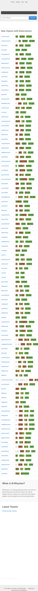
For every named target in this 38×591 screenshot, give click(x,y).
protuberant (5, 451)
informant (4, 45)
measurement (5, 121)
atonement (4, 264)
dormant (4, 50)
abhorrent (4, 290)
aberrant (4, 353)
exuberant (4, 446)
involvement (5, 125)
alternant (4, 210)
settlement (4, 313)
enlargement (5, 54)
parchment (4, 228)
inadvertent (5, 366)
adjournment (5, 438)
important (4, 81)
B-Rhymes (16, 7)
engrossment (5, 215)
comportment (5, 59)
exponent (4, 331)
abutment (4, 286)
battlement (4, 371)
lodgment (4, 402)
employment (5, 460)
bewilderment (5, 103)
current (3, 273)
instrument (4, 455)
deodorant (4, 415)
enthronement (5, 161)
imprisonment (5, 429)
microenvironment (7, 380)
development (5, 362)
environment (5, 384)
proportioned (5, 224)
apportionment (6, 339)
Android (18, 2)
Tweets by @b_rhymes (9, 511)
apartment (4, 139)
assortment (5, 90)
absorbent (4, 157)
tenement (4, 348)
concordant (5, 188)
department (5, 148)
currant (3, 277)
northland (4, 237)
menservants (5, 357)
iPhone (12, 2)
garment (4, 94)
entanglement (5, 197)
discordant (4, 183)
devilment (4, 308)
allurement (4, 232)
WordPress (24, 590)
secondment (5, 295)
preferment (4, 130)
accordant (4, 192)
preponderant (5, 411)
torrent (3, 255)
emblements (5, 241)
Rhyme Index (22, 588)
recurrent (4, 268)
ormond (3, 112)
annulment (4, 246)
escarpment (5, 166)
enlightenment (5, 424)
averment (4, 206)
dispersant (4, 326)
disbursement (5, 68)
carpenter (4, 473)
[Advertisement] (16, 25)
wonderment (5, 99)
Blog (26, 2)
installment (4, 72)
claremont (4, 201)
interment (4, 76)
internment (4, 219)
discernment (5, 433)
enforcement (5, 36)
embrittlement (5, 420)
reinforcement (5, 41)
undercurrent (5, 464)
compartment (5, 143)
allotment (4, 406)
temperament (5, 259)
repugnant (4, 304)
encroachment (6, 179)
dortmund (4, 299)
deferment (4, 134)
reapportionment (6, 344)
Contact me (15, 588)
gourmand (4, 282)
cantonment (5, 108)
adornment (4, 85)
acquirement (5, 322)
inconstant (4, 442)
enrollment (4, 170)
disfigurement (5, 152)
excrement (4, 335)
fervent (3, 389)
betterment (4, 117)
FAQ (22, 2)
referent (3, 397)
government (5, 175)
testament (4, 469)
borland (3, 317)
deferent (4, 393)
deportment (5, 63)
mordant (4, 250)
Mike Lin (10, 588)
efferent (3, 375)
